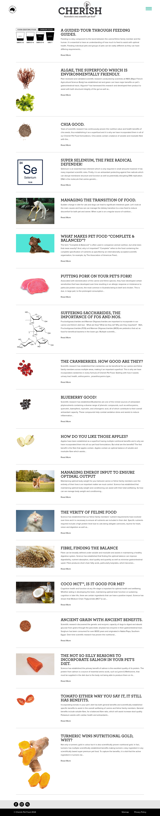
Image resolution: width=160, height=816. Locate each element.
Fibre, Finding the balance (89, 548)
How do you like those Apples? (94, 436)
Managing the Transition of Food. (98, 200)
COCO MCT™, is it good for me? (92, 583)
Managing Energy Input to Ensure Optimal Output (98, 474)
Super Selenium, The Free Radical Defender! (96, 162)
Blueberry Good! (78, 397)
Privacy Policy (140, 812)
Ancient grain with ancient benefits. (101, 619)
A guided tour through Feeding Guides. (95, 32)
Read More (66, 55)
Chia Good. (72, 124)
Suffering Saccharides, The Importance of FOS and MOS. (91, 314)
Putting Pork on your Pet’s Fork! (96, 276)
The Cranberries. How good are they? (102, 361)
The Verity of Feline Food (89, 512)
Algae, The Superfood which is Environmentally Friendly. (94, 72)
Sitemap (125, 812)
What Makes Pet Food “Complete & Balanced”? (97, 238)
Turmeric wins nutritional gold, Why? (97, 738)
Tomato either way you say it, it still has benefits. (101, 698)
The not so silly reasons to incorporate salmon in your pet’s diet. (97, 659)
